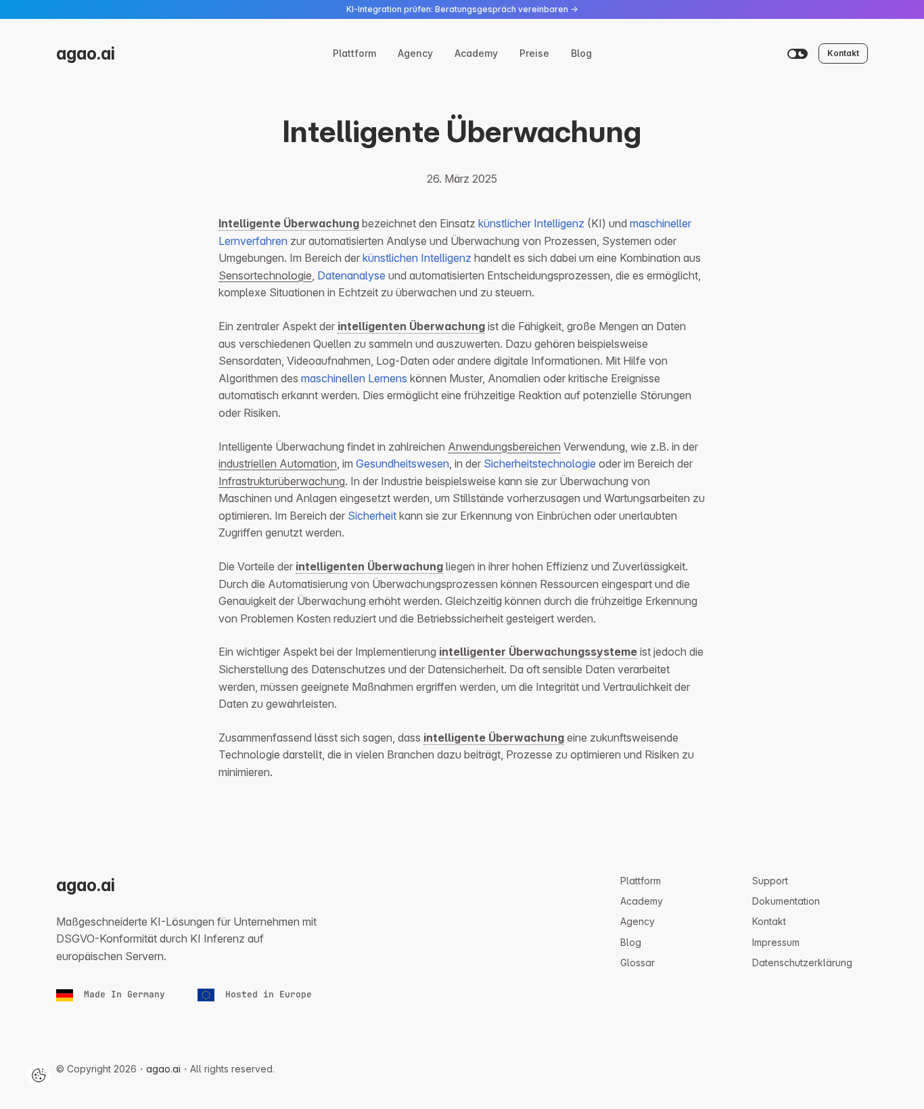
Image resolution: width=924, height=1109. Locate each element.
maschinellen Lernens (354, 378)
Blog (581, 53)
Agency (415, 53)
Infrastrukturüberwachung (281, 481)
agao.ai (85, 53)
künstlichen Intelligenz (417, 258)
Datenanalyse (351, 275)
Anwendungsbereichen (504, 446)
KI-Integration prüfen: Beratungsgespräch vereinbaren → (462, 9)
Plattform (354, 53)
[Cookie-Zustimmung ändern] (39, 1075)
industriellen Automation (277, 463)
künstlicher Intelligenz (531, 223)
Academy (476, 53)
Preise (534, 53)
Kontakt (843, 53)
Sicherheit (372, 515)
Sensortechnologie (265, 275)
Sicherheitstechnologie (540, 463)
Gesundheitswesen (402, 463)
